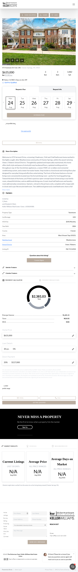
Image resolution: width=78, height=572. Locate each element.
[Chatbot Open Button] (73, 567)
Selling (5, 521)
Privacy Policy (49, 569)
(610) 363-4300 (61, 535)
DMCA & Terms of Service (62, 569)
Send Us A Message (37, 542)
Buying (5, 518)
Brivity (10, 569)
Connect (5, 536)
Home (5, 512)
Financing (6, 523)
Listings (5, 515)
